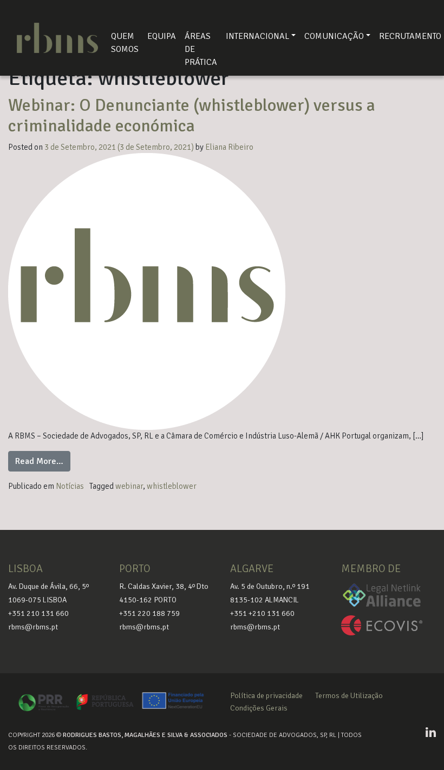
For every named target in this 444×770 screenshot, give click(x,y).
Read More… (42, 461)
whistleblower (172, 486)
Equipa (161, 36)
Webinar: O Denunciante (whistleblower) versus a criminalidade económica (191, 115)
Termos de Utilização (349, 695)
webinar (129, 486)
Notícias (70, 486)
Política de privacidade (266, 695)
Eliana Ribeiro (229, 147)
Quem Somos (125, 43)
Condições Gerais (259, 708)
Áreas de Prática (201, 49)
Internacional (257, 36)
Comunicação (334, 36)
